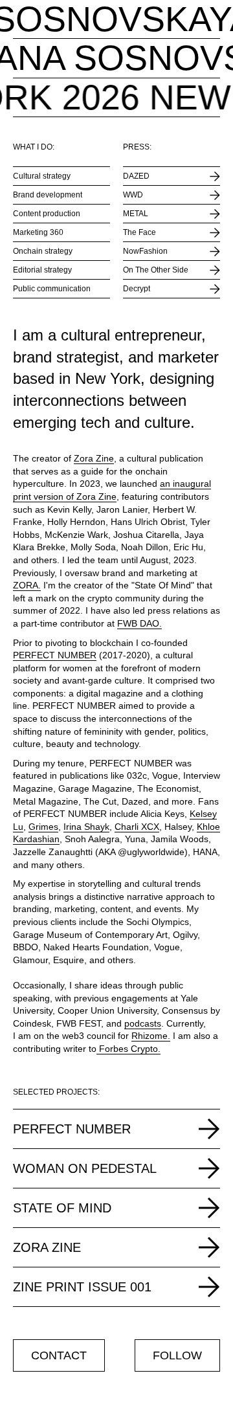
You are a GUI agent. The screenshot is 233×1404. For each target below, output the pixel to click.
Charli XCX (137, 826)
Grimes (43, 826)
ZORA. (27, 585)
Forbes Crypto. (128, 1048)
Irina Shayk (86, 826)
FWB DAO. (139, 623)
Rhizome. (150, 1036)
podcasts (142, 1023)
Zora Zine (94, 458)
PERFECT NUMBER (54, 655)
